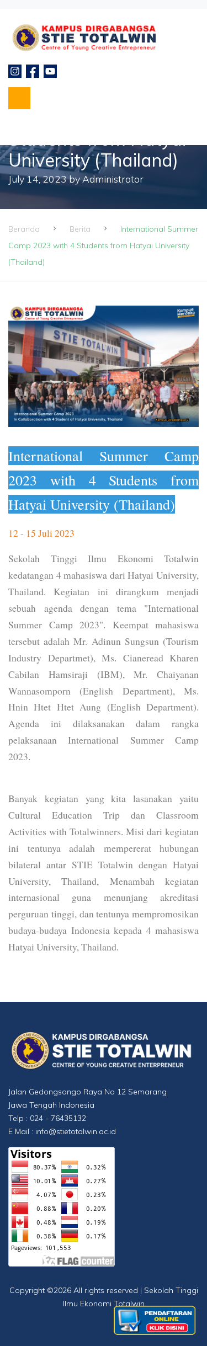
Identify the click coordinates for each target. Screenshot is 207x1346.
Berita (80, 229)
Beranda (24, 229)
